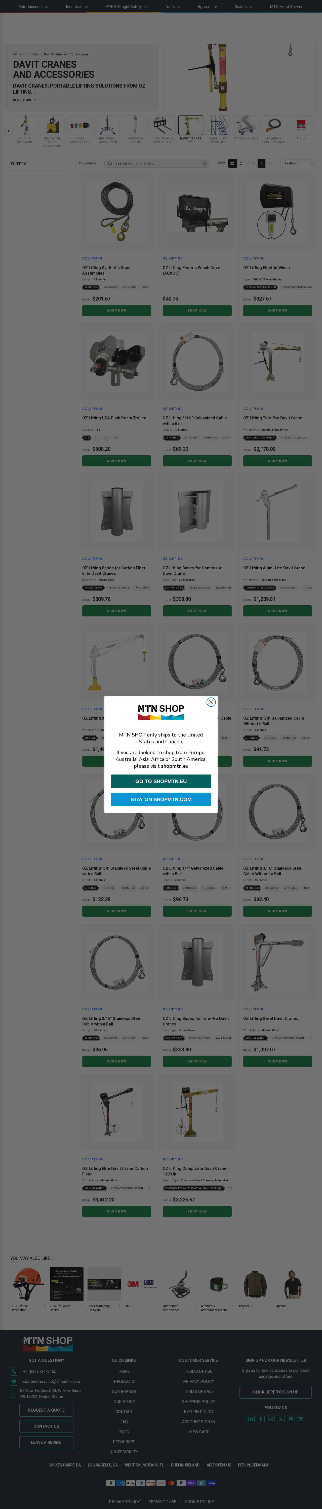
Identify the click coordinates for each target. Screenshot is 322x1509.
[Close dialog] (211, 702)
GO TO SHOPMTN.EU (161, 781)
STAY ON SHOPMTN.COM (161, 799)
